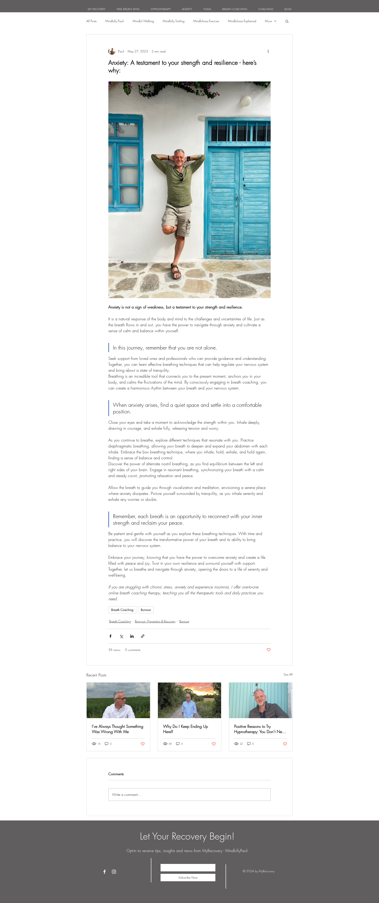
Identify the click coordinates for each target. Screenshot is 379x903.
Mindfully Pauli (114, 21)
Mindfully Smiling (173, 21)
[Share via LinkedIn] (132, 636)
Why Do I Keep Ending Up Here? (185, 729)
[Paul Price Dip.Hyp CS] (118, 700)
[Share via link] (143, 636)
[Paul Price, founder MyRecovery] (189, 700)
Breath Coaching (122, 610)
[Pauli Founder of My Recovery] (260, 700)
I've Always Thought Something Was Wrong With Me (117, 729)
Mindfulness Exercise (206, 21)
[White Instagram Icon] (114, 871)
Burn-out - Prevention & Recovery (155, 621)
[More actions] (268, 51)
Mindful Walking (143, 21)
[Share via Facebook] (110, 636)
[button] (287, 21)
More (268, 21)
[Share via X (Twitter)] (121, 636)
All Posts (91, 21)
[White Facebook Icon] (104, 871)
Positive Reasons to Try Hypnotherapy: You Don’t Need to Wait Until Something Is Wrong (260, 729)
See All (288, 674)
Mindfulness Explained (242, 21)
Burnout (146, 610)
